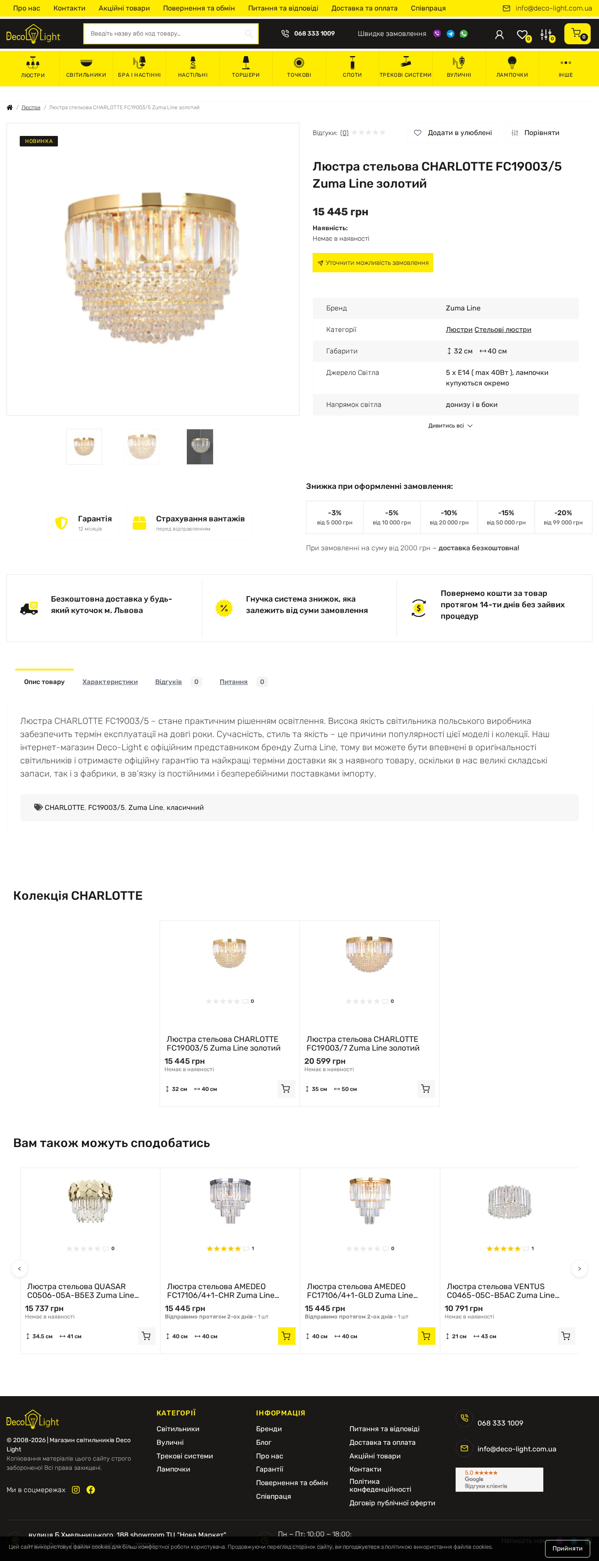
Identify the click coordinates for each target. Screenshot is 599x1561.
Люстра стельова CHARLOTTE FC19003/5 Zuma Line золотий (224, 1043)
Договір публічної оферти (392, 1503)
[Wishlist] (286, 934)
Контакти (69, 8)
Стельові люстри (502, 329)
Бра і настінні (139, 75)
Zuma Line (145, 807)
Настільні (192, 75)
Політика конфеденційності (380, 1485)
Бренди (269, 1429)
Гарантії (269, 1469)
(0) (344, 133)
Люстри (33, 75)
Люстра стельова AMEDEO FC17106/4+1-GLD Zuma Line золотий (360, 1291)
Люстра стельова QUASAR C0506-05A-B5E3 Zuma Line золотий (80, 1291)
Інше (566, 75)
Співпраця (428, 8)
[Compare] (286, 950)
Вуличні (459, 75)
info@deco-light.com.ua (554, 8)
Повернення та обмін (199, 8)
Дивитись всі (446, 426)
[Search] (249, 33)
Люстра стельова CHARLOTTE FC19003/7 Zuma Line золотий (363, 1043)
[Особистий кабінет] (499, 33)
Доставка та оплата (365, 8)
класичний (185, 807)
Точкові (299, 75)
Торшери (246, 75)
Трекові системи (406, 75)
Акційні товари (124, 8)
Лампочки (512, 75)
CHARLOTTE (65, 807)
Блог (263, 1443)
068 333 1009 (314, 34)
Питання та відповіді (283, 8)
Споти (352, 75)
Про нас (26, 8)
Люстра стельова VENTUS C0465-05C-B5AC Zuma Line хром (501, 1291)
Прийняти (568, 1548)
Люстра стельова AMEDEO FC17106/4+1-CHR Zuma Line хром (221, 1291)
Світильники (86, 75)
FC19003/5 (106, 807)
